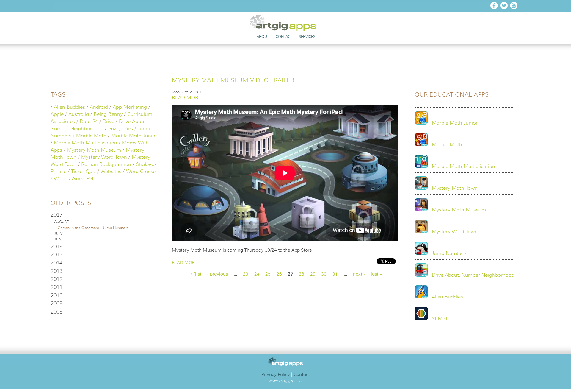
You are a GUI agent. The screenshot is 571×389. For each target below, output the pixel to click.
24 (257, 274)
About (263, 36)
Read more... (188, 98)
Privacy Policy (275, 374)
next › (359, 274)
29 (313, 274)
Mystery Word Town (104, 157)
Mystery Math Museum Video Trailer (233, 80)
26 (279, 274)
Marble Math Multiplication (85, 143)
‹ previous (217, 274)
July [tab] (58, 234)
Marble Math (91, 136)
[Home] (286, 30)
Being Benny (108, 114)
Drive (108, 122)
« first (195, 274)
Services (307, 36)
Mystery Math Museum (94, 150)
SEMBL (440, 319)
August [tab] (61, 222)
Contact (284, 36)
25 (268, 274)
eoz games (120, 129)
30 (324, 274)
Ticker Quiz (83, 172)
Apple (57, 114)
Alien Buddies (69, 107)
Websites (111, 172)
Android (99, 107)
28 (301, 274)
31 (335, 274)
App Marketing (130, 107)
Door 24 (89, 122)
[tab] (104, 214)
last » (376, 274)
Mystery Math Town (455, 188)
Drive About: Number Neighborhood (473, 275)
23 (245, 274)
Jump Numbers (449, 253)
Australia (78, 114)
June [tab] (58, 239)
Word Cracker (141, 172)
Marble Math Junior (134, 136)
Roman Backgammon (106, 164)
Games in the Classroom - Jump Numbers (93, 227)
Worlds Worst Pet (74, 179)
